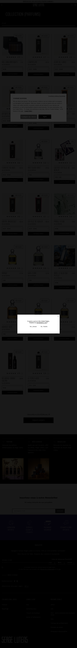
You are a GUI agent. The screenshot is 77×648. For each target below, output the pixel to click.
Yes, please (33, 326)
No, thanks (44, 326)
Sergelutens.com (41, 322)
